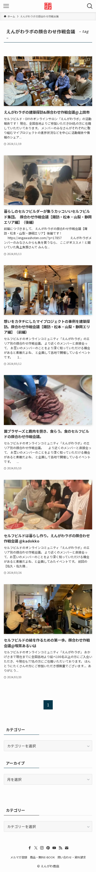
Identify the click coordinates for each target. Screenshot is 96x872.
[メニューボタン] (6, 6)
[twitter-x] (36, 848)
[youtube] (54, 848)
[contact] (66, 848)
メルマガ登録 (18, 857)
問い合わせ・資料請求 (72, 857)
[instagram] (42, 848)
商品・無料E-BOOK (42, 857)
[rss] (60, 848)
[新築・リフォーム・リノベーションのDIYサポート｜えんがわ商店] (47, 6)
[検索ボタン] (90, 6)
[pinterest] (48, 848)
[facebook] (29, 848)
